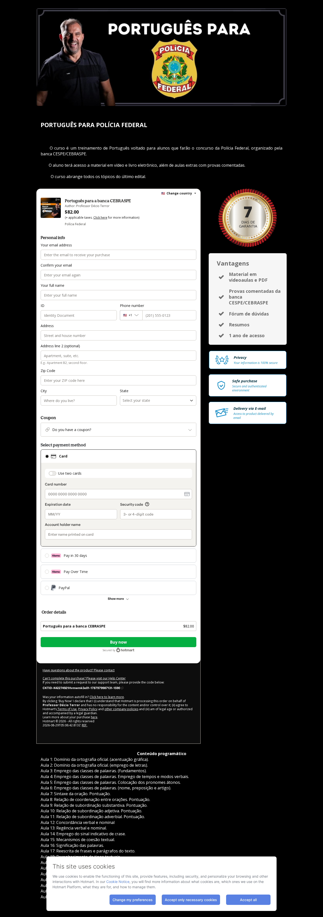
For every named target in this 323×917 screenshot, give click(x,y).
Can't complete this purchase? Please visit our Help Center (84, 678)
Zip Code (48, 370)
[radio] (47, 456)
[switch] (52, 473)
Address (47, 325)
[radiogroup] (118, 522)
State (124, 390)
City (44, 390)
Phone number (132, 305)
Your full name (52, 285)
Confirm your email (56, 265)
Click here (100, 217)
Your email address (56, 245)
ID (42, 305)
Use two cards (70, 473)
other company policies (121, 709)
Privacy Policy (87, 709)
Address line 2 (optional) (60, 345)
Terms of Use (67, 709)
